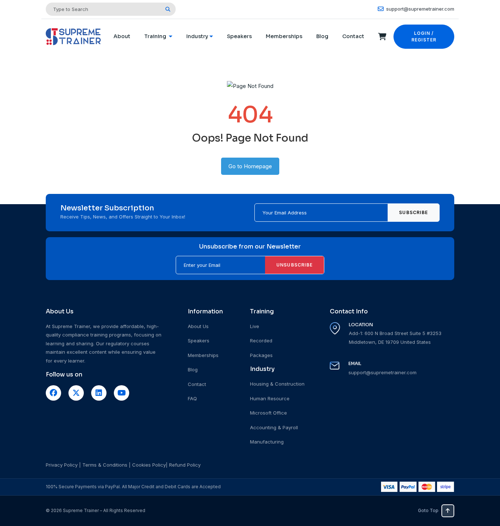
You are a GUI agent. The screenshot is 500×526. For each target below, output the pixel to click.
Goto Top (428, 510)
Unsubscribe (294, 265)
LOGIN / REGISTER (424, 36)
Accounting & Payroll (274, 427)
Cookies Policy (149, 465)
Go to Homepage (250, 166)
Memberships (284, 36)
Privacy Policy (62, 465)
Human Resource (270, 398)
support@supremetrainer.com (419, 9)
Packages (261, 355)
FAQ (192, 398)
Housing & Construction (277, 384)
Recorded (261, 340)
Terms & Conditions (104, 465)
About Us (198, 326)
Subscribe (413, 212)
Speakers (239, 36)
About (121, 36)
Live (254, 326)
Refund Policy (185, 465)
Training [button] (155, 36)
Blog (322, 36)
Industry (197, 36)
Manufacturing (267, 442)
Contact (353, 36)
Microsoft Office (268, 413)
